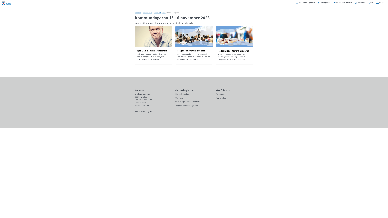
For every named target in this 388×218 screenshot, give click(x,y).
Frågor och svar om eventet (191, 50)
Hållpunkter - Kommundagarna (233, 50)
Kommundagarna (160, 13)
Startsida (138, 13)
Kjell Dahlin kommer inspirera (152, 50)
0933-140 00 (143, 105)
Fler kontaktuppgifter (144, 111)
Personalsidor (147, 13)
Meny (381, 3)
